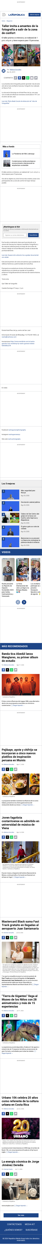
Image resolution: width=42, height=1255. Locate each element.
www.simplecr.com (8, 1205)
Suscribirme (33, 235)
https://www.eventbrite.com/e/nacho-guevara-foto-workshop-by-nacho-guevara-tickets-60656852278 (18, 343)
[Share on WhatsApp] (27, 78)
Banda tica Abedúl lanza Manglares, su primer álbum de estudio (20, 657)
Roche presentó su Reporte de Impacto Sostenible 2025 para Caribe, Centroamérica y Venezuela (8, 590)
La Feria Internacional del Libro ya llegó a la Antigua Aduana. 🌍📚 (22, 588)
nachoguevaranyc (14, 434)
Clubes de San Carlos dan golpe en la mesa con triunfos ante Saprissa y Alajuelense (30, 517)
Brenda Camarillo (9, 932)
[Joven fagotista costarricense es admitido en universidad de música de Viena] (21, 852)
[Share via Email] (31, 78)
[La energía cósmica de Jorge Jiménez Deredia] (21, 1189)
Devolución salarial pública (30, 502)
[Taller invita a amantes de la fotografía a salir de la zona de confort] (21, 55)
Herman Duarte (8, 1169)
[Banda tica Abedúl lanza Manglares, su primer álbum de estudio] (21, 684)
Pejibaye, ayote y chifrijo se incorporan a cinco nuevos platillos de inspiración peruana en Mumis (19, 755)
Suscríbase (32, 1230)
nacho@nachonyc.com (9, 337)
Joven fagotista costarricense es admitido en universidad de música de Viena (20, 823)
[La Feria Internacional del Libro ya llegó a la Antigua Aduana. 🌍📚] (22, 569)
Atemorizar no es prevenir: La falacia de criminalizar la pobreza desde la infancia (30, 540)
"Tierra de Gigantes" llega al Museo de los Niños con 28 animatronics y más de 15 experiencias (20, 1001)
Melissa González (15, 69)
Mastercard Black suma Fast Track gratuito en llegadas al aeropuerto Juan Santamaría (20, 925)
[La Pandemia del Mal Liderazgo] (6, 153)
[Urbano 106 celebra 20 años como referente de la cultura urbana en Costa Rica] (21, 1128)
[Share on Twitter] (23, 78)
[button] (35, 14)
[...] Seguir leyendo (17, 705)
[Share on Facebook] (19, 78)
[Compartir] (36, 78)
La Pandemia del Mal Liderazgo (23, 154)
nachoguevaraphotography (17, 430)
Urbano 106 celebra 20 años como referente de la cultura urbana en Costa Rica (20, 1101)
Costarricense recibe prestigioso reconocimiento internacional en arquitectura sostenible (23, 163)
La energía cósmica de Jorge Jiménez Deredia (20, 1163)
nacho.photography (14, 439)
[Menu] (4, 14)
